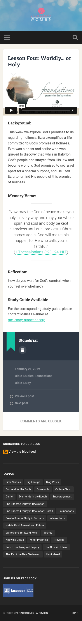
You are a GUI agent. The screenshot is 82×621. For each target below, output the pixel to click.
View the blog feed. (23, 452)
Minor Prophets (39, 539)
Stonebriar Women (31, 613)
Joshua (48, 532)
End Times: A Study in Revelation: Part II (29, 511)
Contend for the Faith (18, 489)
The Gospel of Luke (56, 547)
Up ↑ (75, 613)
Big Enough (33, 482)
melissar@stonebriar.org (26, 320)
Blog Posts (52, 482)
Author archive (22, 350)
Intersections (57, 518)
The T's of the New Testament (23, 554)
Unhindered (53, 554)
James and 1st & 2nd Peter (22, 532)
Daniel (9, 496)
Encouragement (62, 496)
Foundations (43, 376)
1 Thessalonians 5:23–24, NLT (41, 252)
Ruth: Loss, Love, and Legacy (22, 547)
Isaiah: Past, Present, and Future (25, 525)
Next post (21, 403)
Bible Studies (24, 376)
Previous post (24, 396)
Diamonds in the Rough (33, 496)
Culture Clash (63, 489)
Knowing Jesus (15, 539)
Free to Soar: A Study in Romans (25, 518)
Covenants (43, 489)
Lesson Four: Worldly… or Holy (39, 61)
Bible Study (23, 383)
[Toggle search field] (75, 37)
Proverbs (59, 539)
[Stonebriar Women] (41, 15)
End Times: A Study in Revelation (25, 504)
